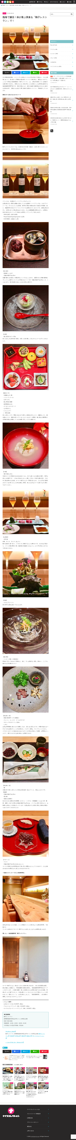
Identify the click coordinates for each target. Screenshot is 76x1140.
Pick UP (53, 45)
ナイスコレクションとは (33, 1109)
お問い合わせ (30, 1130)
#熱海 (11, 1036)
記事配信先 (30, 1118)
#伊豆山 (17, 1036)
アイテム (53, 49)
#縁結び (28, 1036)
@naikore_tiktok (10, 1031)
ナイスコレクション (35, 1136)
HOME (3, 5)
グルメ (7, 5)
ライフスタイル (55, 66)
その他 (53, 62)
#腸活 (22, 1036)
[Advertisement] (61, 28)
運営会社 (29, 1126)
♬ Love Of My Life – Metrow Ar (14, 1042)
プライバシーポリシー (33, 1122)
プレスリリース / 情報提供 (34, 1113)
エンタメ (54, 53)
